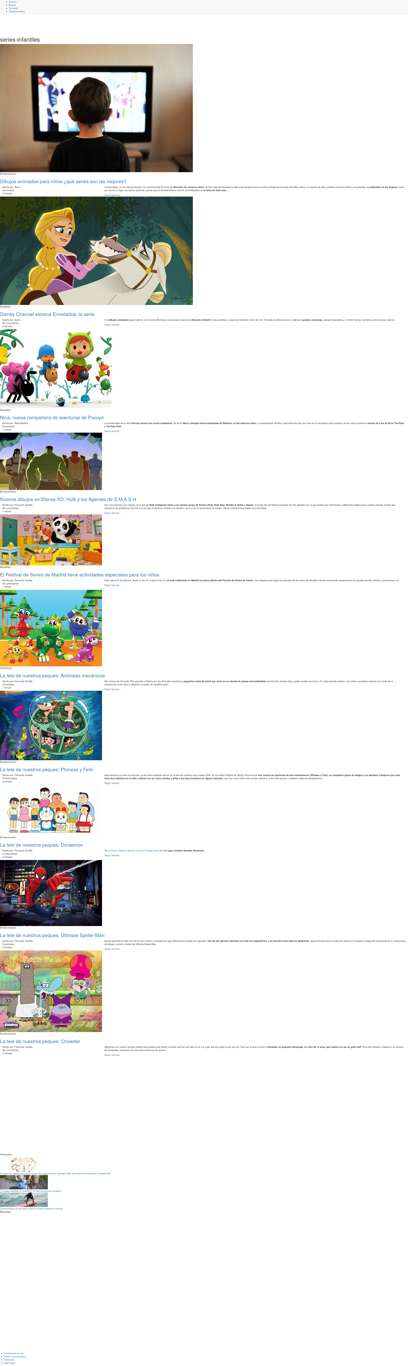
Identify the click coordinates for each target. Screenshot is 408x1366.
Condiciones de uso (14, 1353)
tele (202, 1046)
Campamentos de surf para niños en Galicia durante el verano (31, 1208)
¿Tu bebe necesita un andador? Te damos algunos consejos (30, 1191)
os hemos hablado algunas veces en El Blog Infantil (134, 850)
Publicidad (9, 1359)
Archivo (12, 1)
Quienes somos (17, 11)
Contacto (13, 8)
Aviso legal (9, 1362)
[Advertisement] (78, 25)
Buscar (12, 5)
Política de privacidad (15, 1356)
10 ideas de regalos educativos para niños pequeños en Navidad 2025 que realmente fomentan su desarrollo (55, 1173)
